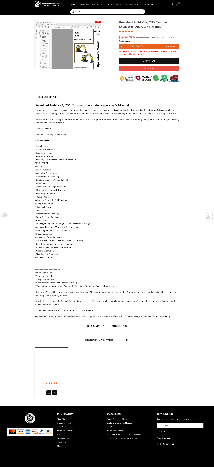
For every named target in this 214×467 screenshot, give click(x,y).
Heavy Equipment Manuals (118, 419)
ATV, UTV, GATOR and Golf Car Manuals (124, 434)
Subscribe (163, 431)
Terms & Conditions (65, 431)
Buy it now (149, 68)
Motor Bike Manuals (115, 431)
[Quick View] (54, 392)
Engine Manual (113, 4)
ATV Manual (131, 4)
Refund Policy (62, 427)
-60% (98, 21)
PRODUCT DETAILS (48, 97)
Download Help (63, 438)
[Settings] (173, 4)
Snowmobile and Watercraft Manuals (122, 438)
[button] (177, 4)
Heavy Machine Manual (90, 4)
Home (73, 4)
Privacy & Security (64, 423)
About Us (61, 419)
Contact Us (148, 4)
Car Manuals (112, 427)
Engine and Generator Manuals (119, 423)
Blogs (59, 446)
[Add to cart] (48, 392)
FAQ (59, 434)
